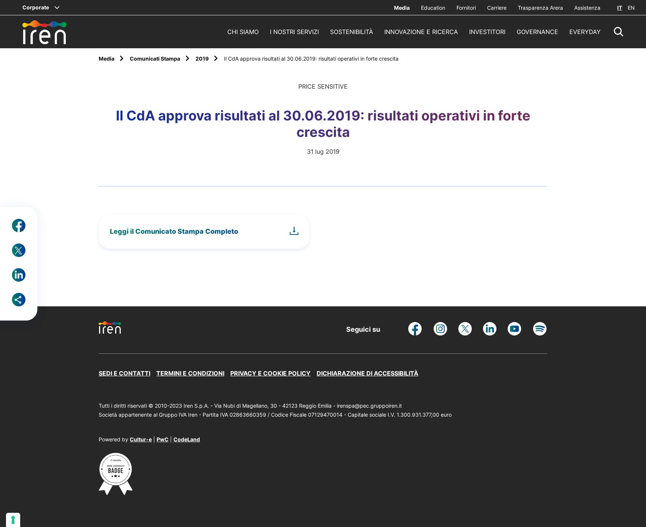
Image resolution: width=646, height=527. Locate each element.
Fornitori (466, 7)
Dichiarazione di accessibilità (367, 373)
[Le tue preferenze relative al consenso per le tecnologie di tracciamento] (13, 520)
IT (619, 7)
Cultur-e (141, 439)
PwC (163, 439)
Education (433, 7)
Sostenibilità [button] (351, 32)
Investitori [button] (487, 32)
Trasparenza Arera (540, 7)
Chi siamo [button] (243, 32)
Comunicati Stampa (155, 58)
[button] (619, 32)
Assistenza (587, 7)
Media (402, 7)
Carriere (497, 7)
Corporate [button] (35, 7)
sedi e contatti (124, 373)
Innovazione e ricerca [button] (421, 32)
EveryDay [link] (585, 32)
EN (631, 7)
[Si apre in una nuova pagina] (115, 492)
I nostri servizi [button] (294, 32)
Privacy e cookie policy (270, 373)
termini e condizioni (190, 373)
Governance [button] (537, 32)
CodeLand (186, 439)
